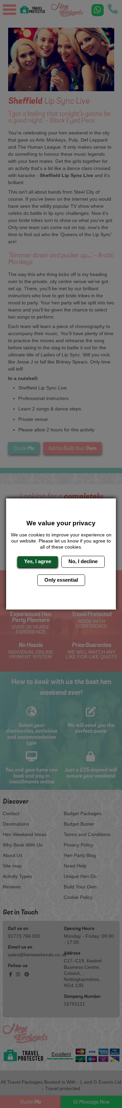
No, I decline (83, 561)
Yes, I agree (37, 561)
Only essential (61, 580)
